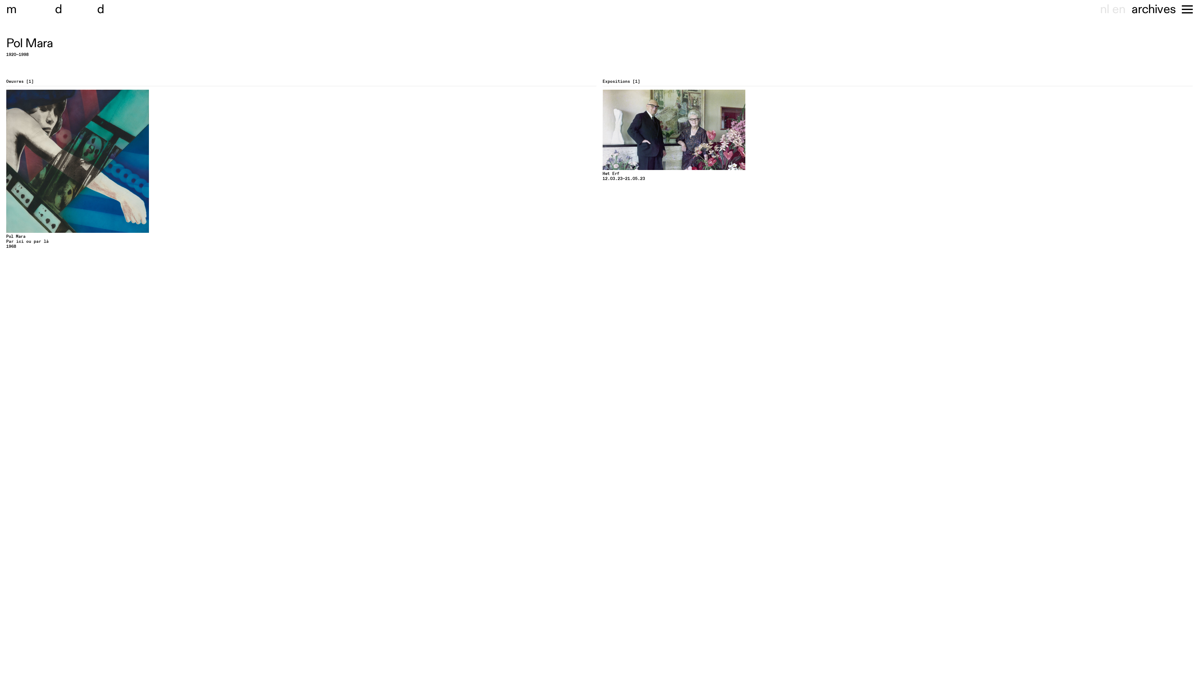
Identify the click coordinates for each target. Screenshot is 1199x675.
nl (1104, 9)
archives (1154, 9)
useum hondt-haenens (77, 9)
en (1118, 9)
